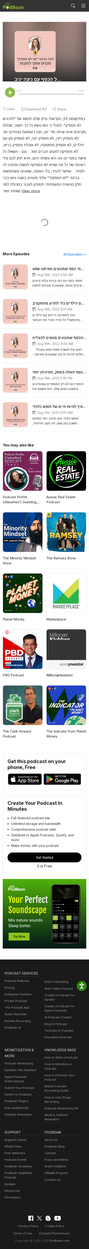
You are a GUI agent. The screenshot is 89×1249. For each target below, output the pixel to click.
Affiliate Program (56, 1173)
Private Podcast (16, 1001)
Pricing (9, 987)
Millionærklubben (59, 675)
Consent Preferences (54, 1233)
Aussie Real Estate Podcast (61, 499)
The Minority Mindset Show (19, 561)
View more (30, 191)
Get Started (44, 857)
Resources (12, 1190)
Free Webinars (15, 1153)
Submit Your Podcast (19, 1088)
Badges (10, 1184)
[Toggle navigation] (83, 6)
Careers (50, 1153)
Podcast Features (17, 981)
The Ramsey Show (61, 558)
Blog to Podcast (55, 1024)
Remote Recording (18, 1021)
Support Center (16, 1140)
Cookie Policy (54, 1226)
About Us (51, 1140)
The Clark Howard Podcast (17, 734)
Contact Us (52, 1179)
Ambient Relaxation (18, 1114)
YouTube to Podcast (58, 1030)
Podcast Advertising (19, 1063)
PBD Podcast (13, 675)
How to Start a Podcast (61, 1057)
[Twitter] (39, 1218)
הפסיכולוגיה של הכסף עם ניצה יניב (39, 79)
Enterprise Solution (18, 994)
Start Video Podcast (58, 988)
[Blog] (48, 1218)
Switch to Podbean (18, 1094)
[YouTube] (57, 1218)
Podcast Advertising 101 (61, 1108)
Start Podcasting (56, 981)
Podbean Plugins (17, 1101)
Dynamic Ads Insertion (21, 1070)
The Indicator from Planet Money (66, 734)
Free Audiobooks (17, 1108)
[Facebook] (30, 1218)
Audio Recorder (16, 1014)
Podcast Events (16, 1159)
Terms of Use (22, 1233)
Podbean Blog (54, 1146)
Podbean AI (13, 1027)
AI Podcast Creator (58, 1017)
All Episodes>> (74, 254)
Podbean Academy (18, 1166)
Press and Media (56, 1159)
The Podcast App (17, 1007)
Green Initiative (55, 1166)
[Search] (73, 6)
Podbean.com (59, 1240)
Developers (13, 1197)
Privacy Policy (28, 1226)
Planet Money (13, 619)
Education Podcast (57, 1037)
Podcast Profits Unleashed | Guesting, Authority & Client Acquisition (20, 500)
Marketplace (56, 619)
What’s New (13, 1146)
